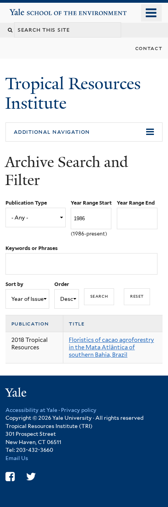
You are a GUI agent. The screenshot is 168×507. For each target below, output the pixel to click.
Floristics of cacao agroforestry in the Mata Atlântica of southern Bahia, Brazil (111, 347)
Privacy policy (79, 410)
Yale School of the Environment (31, 9)
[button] (84, 132)
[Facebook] (9, 476)
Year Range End (136, 203)
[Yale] (16, 393)
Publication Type (26, 203)
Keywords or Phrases (31, 248)
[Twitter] (31, 476)
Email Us (16, 458)
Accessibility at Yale (31, 410)
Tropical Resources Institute (73, 93)
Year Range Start (91, 203)
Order (61, 284)
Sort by (14, 284)
